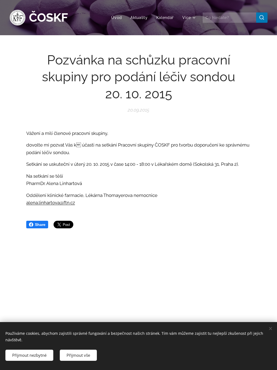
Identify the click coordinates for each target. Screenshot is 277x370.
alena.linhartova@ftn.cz (50, 202)
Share (40, 224)
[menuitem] (118, 17)
